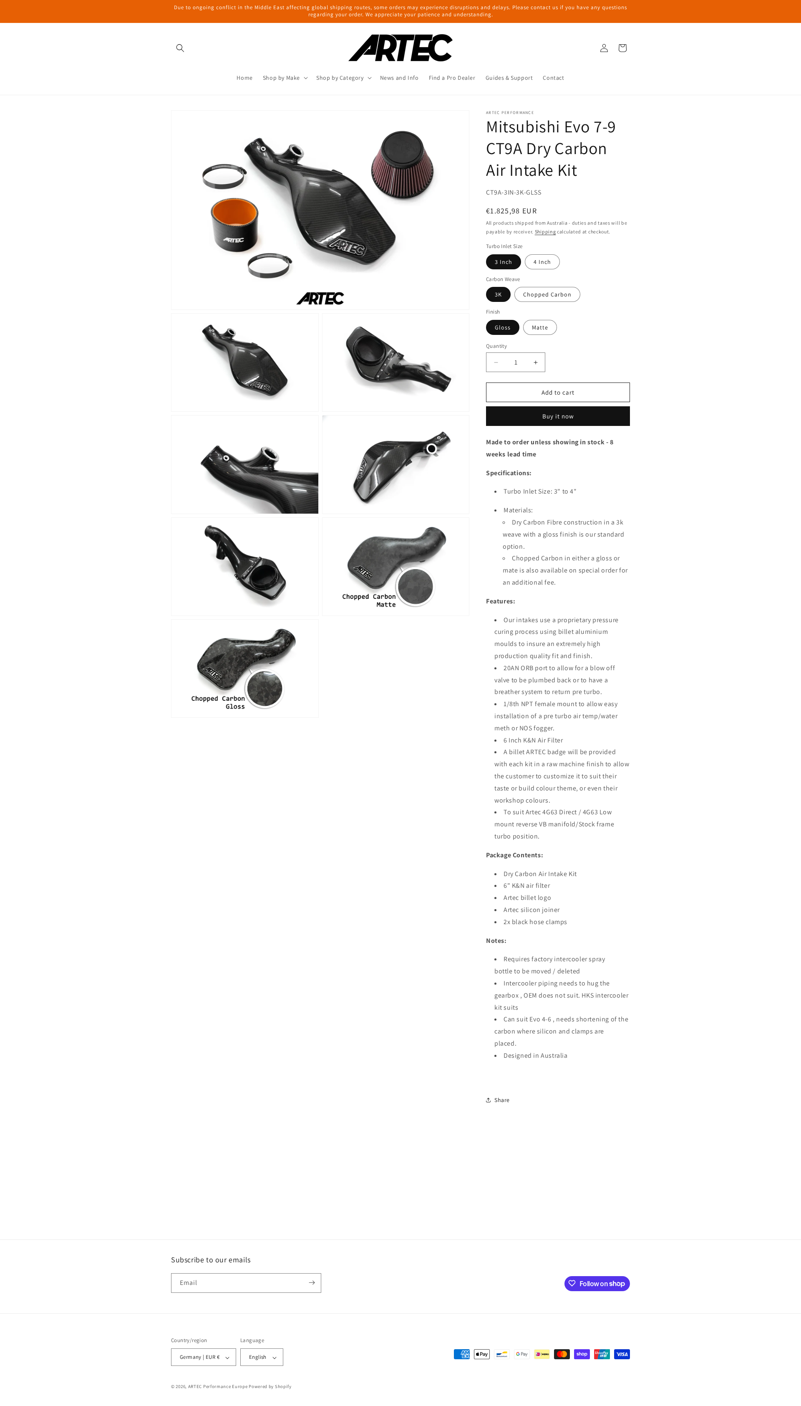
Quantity (496, 346)
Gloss (503, 327)
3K (498, 294)
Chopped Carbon (547, 294)
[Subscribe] (311, 1282)
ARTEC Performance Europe (218, 1387)
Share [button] (502, 1100)
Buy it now (558, 416)
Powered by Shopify (270, 1387)
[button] (180, 48)
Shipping (545, 231)
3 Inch (503, 262)
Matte (540, 327)
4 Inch (542, 262)
